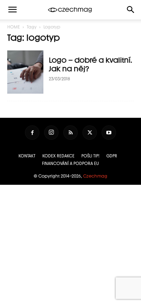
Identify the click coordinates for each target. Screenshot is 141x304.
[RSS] (70, 132)
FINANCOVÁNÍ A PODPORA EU (70, 163)
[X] (89, 132)
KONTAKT (26, 155)
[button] (131, 9)
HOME (13, 27)
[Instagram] (51, 132)
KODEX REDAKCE (58, 155)
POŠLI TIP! (90, 155)
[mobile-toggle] (12, 9)
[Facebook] (32, 132)
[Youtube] (109, 132)
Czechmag (95, 176)
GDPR (111, 155)
